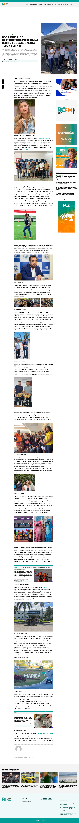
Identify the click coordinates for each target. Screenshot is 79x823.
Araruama (57, 196)
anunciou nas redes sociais (45, 138)
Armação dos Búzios (59, 175)
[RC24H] (5, 4)
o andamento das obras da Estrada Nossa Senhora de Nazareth (31, 366)
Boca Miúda (4, 34)
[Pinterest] (3, 86)
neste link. (25, 149)
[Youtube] (6, 1)
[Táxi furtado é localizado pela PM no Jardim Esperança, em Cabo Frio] (30, 777)
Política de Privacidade (26, 798)
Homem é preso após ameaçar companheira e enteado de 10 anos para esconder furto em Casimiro (66, 188)
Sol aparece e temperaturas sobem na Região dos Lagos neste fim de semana (68, 786)
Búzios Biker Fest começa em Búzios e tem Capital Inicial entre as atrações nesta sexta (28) (66, 178)
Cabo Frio (57, 181)
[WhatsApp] (3, 88)
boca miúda (20, 757)
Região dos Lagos (14, 34)
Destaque (9, 34)
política (25, 757)
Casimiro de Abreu (59, 186)
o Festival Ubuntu (47, 587)
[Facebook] (2, 1)
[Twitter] (5, 1)
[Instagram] (3, 1)
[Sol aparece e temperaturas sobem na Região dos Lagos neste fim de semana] (68, 777)
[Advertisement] (39, 14)
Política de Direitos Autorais (27, 801)
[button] (75, 4)
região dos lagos (31, 757)
